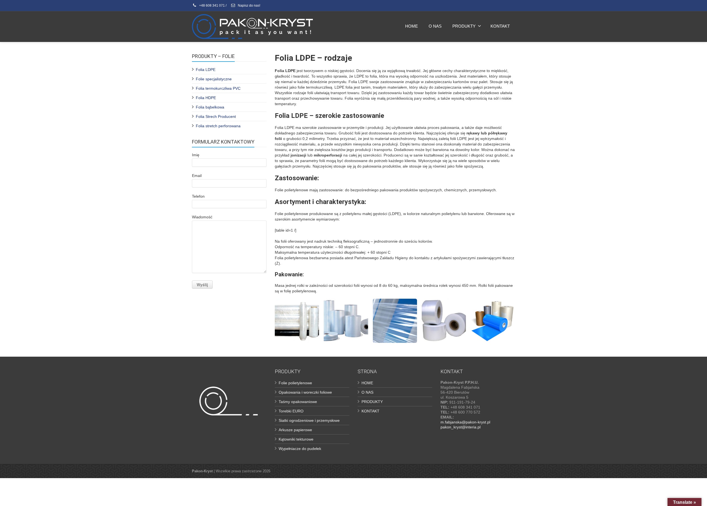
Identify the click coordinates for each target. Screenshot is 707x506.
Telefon (198, 196)
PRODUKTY (464, 26)
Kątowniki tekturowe (296, 439)
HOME (411, 26)
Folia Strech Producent (216, 116)
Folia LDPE (205, 69)
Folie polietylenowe (295, 383)
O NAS (435, 26)
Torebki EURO (291, 411)
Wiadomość (202, 217)
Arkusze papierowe (295, 430)
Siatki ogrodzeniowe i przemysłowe (309, 420)
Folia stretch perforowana (218, 126)
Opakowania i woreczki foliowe (305, 392)
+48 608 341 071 (211, 5)
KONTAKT (500, 26)
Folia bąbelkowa (210, 107)
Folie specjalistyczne (214, 79)
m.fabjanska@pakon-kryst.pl (465, 422)
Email (197, 175)
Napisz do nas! (248, 5)
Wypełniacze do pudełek (300, 448)
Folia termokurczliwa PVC (218, 88)
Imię (195, 155)
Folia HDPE (206, 98)
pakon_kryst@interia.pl (460, 427)
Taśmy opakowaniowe (298, 401)
